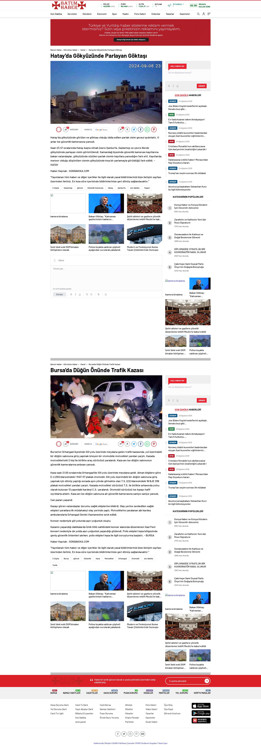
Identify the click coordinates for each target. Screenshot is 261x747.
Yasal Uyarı (163, 743)
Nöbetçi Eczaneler (84, 713)
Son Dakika (56, 13)
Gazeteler (185, 13)
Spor (114, 13)
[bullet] (91, 294)
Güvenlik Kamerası (95, 188)
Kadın (126, 13)
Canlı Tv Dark (81, 705)
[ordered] (87, 294)
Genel (83, 50)
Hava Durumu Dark (59, 705)
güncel (80, 188)
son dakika (134, 188)
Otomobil (135, 558)
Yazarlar (170, 13)
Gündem (87, 13)
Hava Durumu (111, 692)
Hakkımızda (99, 743)
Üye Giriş (168, 705)
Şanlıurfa (122, 188)
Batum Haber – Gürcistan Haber (63, 50)
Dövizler (129, 709)
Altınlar (128, 705)
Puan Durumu (131, 692)
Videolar (155, 13)
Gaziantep (68, 188)
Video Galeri (151, 709)
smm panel (80, 721)
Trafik (54, 565)
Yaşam (147, 188)
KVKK (138, 743)
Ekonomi (101, 13)
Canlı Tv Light (57, 713)
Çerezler (131, 743)
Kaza (98, 558)
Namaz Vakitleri (71, 692)
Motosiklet (109, 558)
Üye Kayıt (168, 709)
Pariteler (164, 692)
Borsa (53, 692)
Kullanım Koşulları (149, 743)
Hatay (110, 188)
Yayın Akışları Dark (84, 709)
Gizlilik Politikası (119, 743)
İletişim (108, 743)
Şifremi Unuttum (172, 713)
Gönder (59, 294)
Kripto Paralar (202, 692)
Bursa (66, 558)
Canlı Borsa (105, 705)
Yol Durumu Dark (58, 709)
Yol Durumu (182, 692)
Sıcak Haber (152, 721)
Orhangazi (122, 558)
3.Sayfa (55, 188)
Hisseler (148, 692)
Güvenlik (87, 558)
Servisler (72, 13)
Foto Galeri (140, 13)
